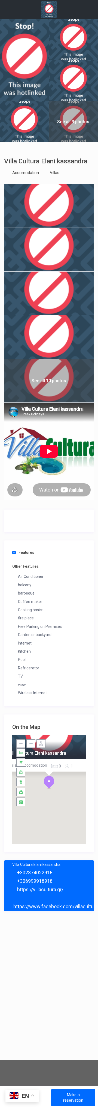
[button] (49, 782)
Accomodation (25, 172)
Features (26, 552)
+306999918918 (34, 881)
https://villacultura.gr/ (39, 889)
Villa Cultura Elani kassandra (38, 753)
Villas (54, 172)
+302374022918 (34, 872)
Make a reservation (73, 1097)
